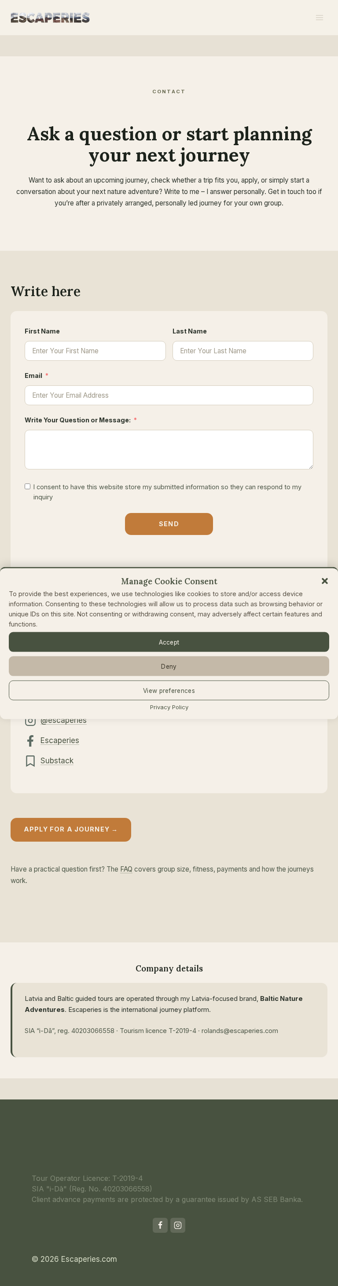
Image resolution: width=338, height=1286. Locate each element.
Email (33, 375)
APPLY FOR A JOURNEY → (71, 829)
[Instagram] (177, 1225)
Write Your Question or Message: (78, 420)
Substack (56, 760)
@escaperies (63, 720)
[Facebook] (160, 1225)
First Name (42, 331)
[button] (324, 581)
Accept (169, 641)
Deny (168, 666)
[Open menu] (319, 17)
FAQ (126, 869)
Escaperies (59, 740)
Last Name (190, 331)
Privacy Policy (169, 707)
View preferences (169, 690)
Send (169, 524)
